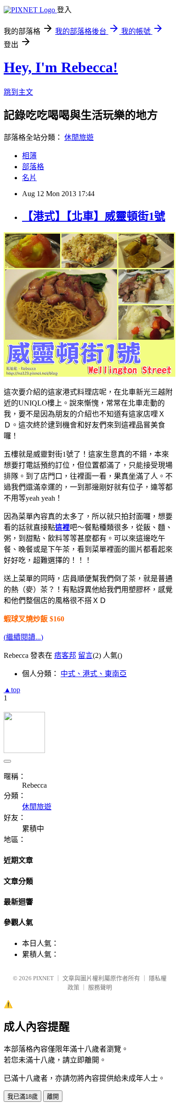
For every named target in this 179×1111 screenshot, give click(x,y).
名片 (29, 178)
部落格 (33, 167)
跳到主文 (18, 92)
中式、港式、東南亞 (94, 674)
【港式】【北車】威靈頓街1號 (93, 216)
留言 (85, 655)
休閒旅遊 (79, 137)
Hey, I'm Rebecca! (61, 67)
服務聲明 (100, 987)
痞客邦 (65, 655)
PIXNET (43, 978)
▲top (12, 690)
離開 (53, 1096)
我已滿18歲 (22, 1096)
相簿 (29, 156)
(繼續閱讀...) (23, 637)
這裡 (62, 527)
